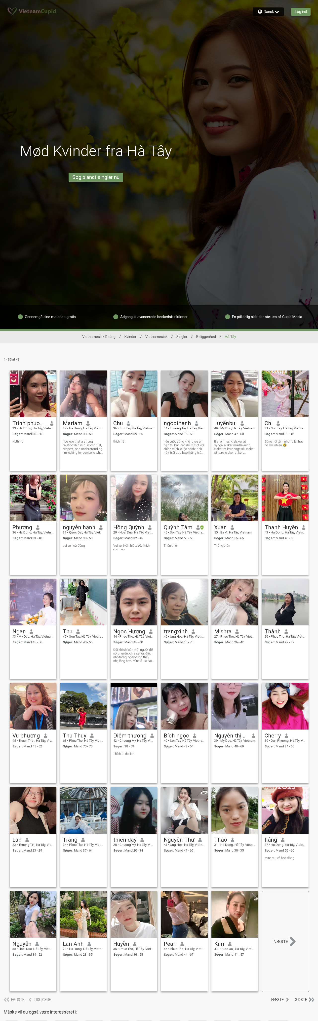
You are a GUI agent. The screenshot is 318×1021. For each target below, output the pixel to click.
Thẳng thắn (222, 545)
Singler (181, 336)
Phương (22, 527)
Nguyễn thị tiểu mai (231, 735)
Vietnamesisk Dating (99, 336)
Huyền (121, 943)
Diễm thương (130, 735)
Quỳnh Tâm (178, 527)
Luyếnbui (225, 423)
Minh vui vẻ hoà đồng (279, 858)
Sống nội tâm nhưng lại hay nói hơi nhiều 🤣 (284, 443)
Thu (68, 631)
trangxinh (176, 631)
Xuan (220, 527)
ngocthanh (177, 423)
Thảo (220, 839)
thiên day (125, 839)
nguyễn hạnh (79, 527)
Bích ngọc (176, 735)
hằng (271, 839)
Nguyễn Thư (179, 839)
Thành (273, 631)
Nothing (17, 441)
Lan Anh (73, 943)
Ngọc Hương (129, 631)
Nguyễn (22, 943)
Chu (118, 423)
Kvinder (130, 336)
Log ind (301, 11)
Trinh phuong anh (29, 423)
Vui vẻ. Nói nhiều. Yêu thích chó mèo (131, 547)
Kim (219, 943)
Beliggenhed (206, 336)
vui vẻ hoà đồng (74, 545)
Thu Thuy (74, 735)
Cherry (273, 735)
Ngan (19, 631)
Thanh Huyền (281, 527)
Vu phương (26, 735)
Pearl (170, 943)
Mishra (223, 631)
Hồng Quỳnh (128, 527)
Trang (70, 839)
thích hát (119, 441)
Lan (17, 839)
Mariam (72, 423)
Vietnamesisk (156, 336)
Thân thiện (171, 545)
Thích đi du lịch (123, 754)
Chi (269, 423)
